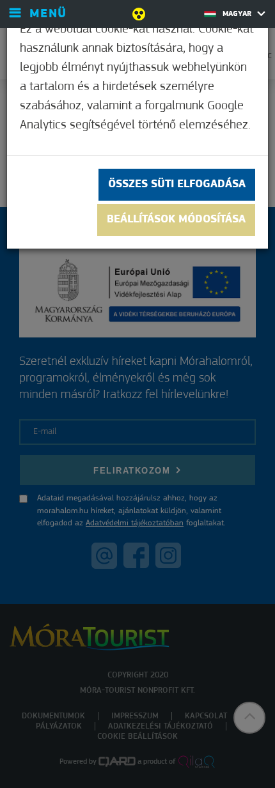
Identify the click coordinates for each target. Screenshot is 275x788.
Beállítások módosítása (176, 220)
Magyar (238, 14)
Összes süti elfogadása (177, 184)
